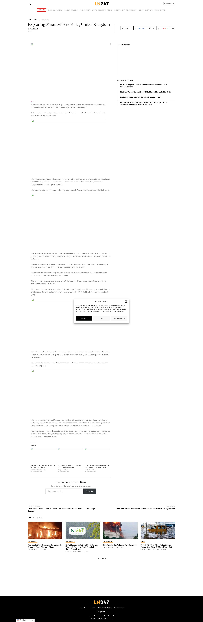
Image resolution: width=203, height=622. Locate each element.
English (22, 620)
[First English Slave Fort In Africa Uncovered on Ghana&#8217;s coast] (97, 455)
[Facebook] (94, 616)
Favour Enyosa (33, 549)
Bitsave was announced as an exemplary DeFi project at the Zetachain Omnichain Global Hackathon (143, 103)
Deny (101, 318)
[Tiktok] (108, 616)
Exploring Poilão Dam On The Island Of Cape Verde (140, 97)
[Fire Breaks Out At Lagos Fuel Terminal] (120, 530)
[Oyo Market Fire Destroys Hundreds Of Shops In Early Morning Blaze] (45, 530)
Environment (32, 20)
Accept (84, 318)
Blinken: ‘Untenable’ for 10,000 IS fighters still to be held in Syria (145, 92)
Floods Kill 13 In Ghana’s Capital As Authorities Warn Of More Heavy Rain (157, 546)
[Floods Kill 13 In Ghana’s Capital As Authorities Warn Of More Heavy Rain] (158, 530)
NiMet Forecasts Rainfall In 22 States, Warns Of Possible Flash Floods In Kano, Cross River (82, 547)
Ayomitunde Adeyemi (148, 549)
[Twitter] (99, 616)
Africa (143, 541)
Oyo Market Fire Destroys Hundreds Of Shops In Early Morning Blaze (45, 546)
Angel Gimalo (34, 29)
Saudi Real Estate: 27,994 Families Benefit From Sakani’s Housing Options (145, 508)
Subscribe (90, 491)
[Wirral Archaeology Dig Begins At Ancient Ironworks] (70, 455)
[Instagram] (104, 616)
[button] (126, 301)
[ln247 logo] (101, 3)
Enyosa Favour (108, 547)
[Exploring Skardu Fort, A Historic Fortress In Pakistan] (43, 455)
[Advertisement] (147, 61)
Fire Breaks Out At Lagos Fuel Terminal (120, 545)
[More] (173, 28)
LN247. (98, 619)
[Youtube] (89, 616)
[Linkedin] (113, 616)
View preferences (119, 318)
